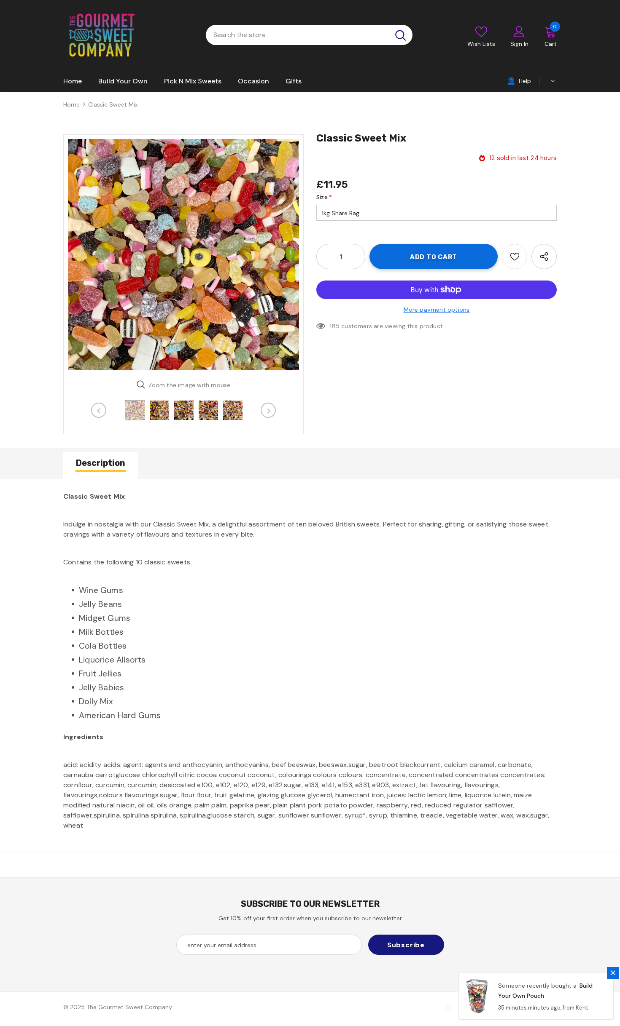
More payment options (437, 309)
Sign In (519, 44)
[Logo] (101, 35)
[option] (183, 254)
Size (324, 197)
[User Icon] (519, 31)
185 (335, 326)
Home (71, 104)
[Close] (613, 973)
